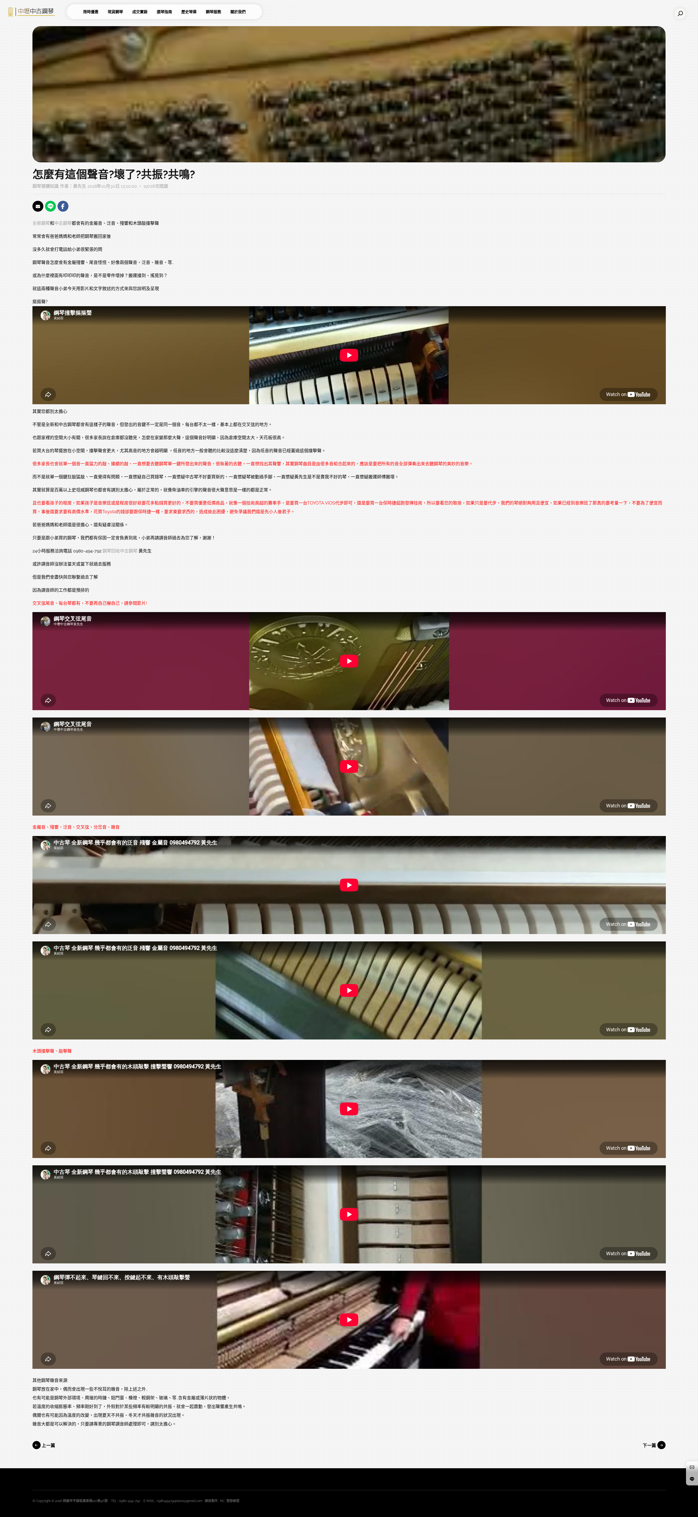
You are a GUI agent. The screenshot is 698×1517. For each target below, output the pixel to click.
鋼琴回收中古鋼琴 (120, 551)
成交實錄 (140, 12)
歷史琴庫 (189, 12)
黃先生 (79, 186)
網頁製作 (211, 1501)
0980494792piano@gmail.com (179, 1501)
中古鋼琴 (63, 223)
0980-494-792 (129, 1501)
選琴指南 (164, 12)
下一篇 (650, 1445)
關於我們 (238, 12)
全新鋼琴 (41, 223)
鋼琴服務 (213, 12)
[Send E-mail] (37, 206)
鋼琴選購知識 (45, 186)
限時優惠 (90, 12)
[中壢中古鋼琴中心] (35, 12)
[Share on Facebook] (63, 206)
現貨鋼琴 (115, 12)
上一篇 (48, 1445)
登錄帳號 (232, 1501)
